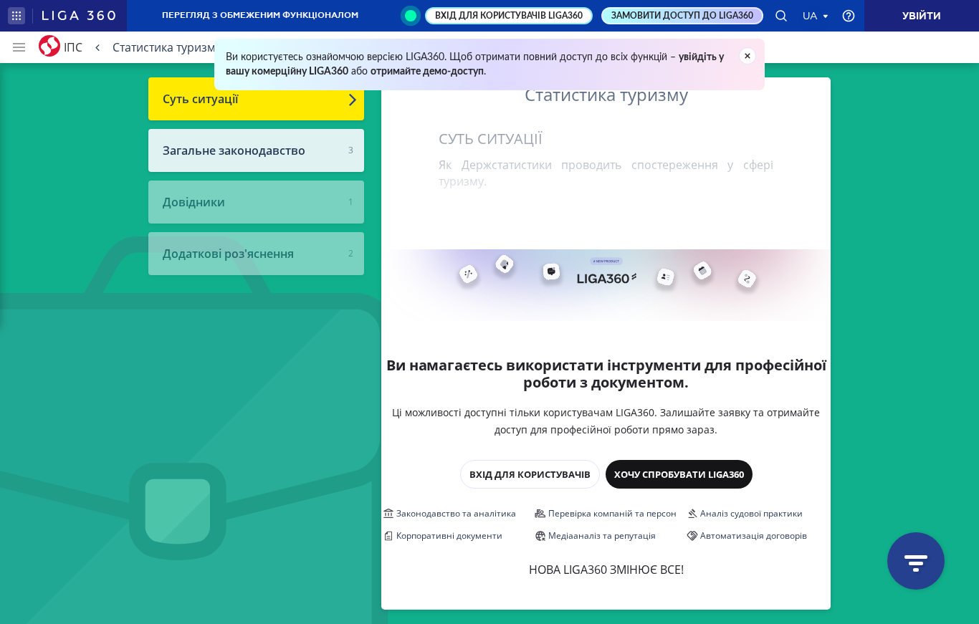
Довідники (194, 202)
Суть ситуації (200, 99)
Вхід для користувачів (530, 474)
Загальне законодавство (234, 150)
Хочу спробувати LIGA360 (679, 474)
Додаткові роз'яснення (228, 253)
